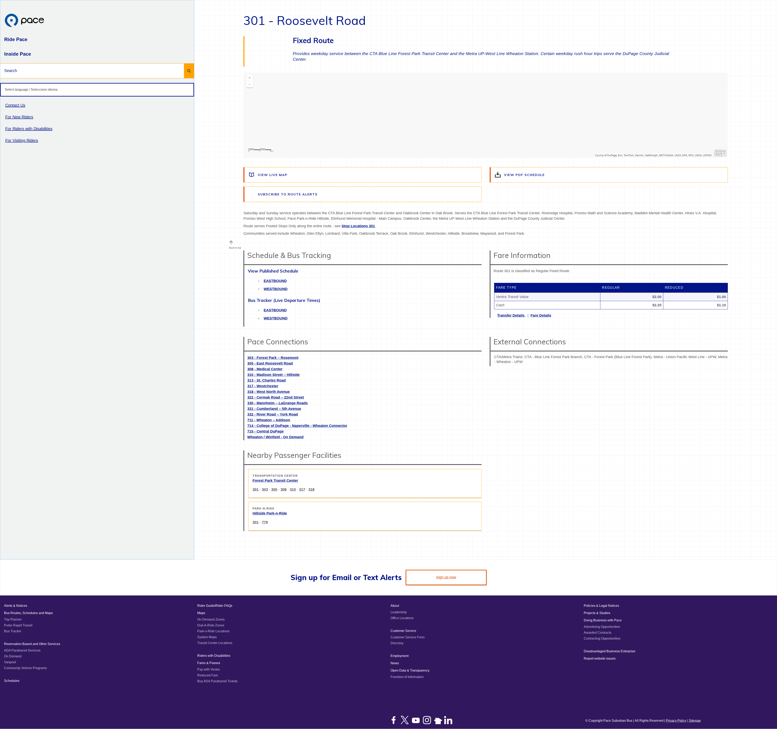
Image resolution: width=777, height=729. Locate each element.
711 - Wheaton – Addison (268, 420)
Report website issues (600, 658)
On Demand (12, 656)
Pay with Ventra (208, 669)
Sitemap (695, 720)
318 (311, 489)
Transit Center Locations (214, 643)
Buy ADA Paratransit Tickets (217, 681)
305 (274, 489)
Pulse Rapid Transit (18, 625)
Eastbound (275, 281)
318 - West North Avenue (268, 392)
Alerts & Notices (15, 605)
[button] (231, 242)
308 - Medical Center (264, 369)
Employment (400, 656)
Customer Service (403, 630)
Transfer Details (511, 315)
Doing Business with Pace (603, 620)
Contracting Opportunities (602, 638)
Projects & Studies (597, 613)
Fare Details (541, 315)
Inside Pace (17, 54)
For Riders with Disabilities (28, 128)
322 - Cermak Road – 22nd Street (275, 397)
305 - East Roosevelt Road (270, 363)
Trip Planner (13, 619)
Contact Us (15, 105)
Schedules (11, 680)
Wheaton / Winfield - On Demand (275, 437)
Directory (397, 643)
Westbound (276, 289)
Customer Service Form (408, 637)
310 (293, 489)
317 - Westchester (262, 386)
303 (265, 489)
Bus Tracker (12, 631)
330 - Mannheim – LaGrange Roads (277, 403)
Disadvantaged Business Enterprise (609, 651)
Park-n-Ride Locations (213, 631)
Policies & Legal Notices (601, 605)
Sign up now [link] (446, 577)
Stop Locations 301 (358, 226)
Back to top (235, 247)
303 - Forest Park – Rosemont (272, 358)
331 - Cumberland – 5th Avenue (274, 409)
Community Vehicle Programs (25, 668)
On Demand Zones (211, 619)
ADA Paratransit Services (22, 650)
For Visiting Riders (21, 140)
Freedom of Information (407, 677)
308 (283, 489)
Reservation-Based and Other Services (32, 644)
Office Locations (402, 618)
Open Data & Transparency (410, 670)
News (395, 663)
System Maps (207, 637)
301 (256, 489)
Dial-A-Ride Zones (210, 625)
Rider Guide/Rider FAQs (214, 605)
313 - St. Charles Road (266, 380)
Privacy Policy (676, 720)
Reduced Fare (207, 675)
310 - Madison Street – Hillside (273, 375)
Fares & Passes (208, 663)
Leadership (399, 612)
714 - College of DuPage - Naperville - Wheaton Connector (297, 426)
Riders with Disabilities (213, 655)
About (395, 605)
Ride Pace (15, 39)
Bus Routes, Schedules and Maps (28, 613)
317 (302, 489)
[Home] (24, 20)
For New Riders (19, 117)
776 (265, 522)
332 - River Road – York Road (272, 414)
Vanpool (10, 662)
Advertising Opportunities (602, 626)
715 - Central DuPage (265, 431)
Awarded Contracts (597, 632)
